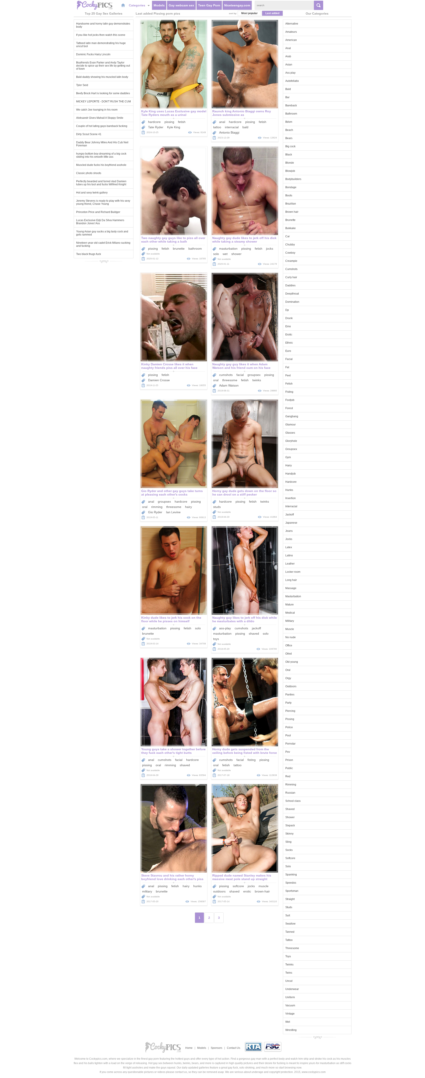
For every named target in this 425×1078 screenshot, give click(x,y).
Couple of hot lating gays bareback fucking (101, 126)
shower (236, 254)
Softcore (290, 858)
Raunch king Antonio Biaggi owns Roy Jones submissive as (241, 113)
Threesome (292, 948)
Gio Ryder (155, 512)
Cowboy (290, 252)
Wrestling (291, 1030)
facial (240, 375)
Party (288, 702)
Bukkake (290, 228)
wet (225, 254)
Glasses (290, 432)
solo (216, 254)
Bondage (290, 187)
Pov (287, 751)
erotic (247, 891)
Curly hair (291, 277)
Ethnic (289, 342)
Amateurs (291, 31)
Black (288, 154)
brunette (179, 248)
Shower (290, 817)
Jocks (288, 539)
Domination (292, 301)
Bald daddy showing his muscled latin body (102, 77)
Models (159, 5)
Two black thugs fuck (88, 254)
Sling (288, 841)
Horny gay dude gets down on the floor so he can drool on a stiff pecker (244, 492)
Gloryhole (291, 440)
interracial (232, 127)
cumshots (226, 375)
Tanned (289, 931)
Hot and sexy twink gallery (92, 192)
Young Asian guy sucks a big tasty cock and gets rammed (102, 233)
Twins (288, 972)
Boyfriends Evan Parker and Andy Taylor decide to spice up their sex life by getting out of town (103, 65)
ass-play (225, 628)
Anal (288, 48)
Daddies (290, 285)
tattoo (217, 127)
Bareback (291, 105)
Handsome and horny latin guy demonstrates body (103, 25)
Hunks (289, 490)
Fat (287, 367)
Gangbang (291, 416)
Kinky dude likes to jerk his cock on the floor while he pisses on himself (171, 619)
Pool (288, 735)
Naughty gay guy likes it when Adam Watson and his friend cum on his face (241, 366)
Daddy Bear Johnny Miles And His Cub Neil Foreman (102, 144)
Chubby (290, 244)
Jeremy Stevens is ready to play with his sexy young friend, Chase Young (103, 202)
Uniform (290, 997)
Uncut (288, 980)
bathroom (195, 248)
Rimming (290, 784)
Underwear (292, 989)
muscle (264, 886)
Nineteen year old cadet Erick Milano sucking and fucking (103, 244)
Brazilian (290, 203)
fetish (181, 122)
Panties (289, 694)
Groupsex (291, 449)
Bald (288, 89)
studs (217, 507)
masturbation (228, 248)
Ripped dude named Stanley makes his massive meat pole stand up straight (241, 877)
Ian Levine (173, 512)
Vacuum (290, 1005)
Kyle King (173, 127)
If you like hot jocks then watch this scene (100, 34)
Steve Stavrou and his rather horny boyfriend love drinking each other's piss (172, 877)
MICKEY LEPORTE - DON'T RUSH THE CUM (103, 101)
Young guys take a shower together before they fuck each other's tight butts (173, 750)
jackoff (256, 628)
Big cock (290, 146)
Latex (288, 547)
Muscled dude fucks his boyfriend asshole (101, 165)
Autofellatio (292, 80)
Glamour (290, 424)
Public (289, 768)
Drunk (289, 318)
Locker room (292, 571)
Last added (272, 13)
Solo (288, 866)
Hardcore (291, 481)
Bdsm (288, 121)
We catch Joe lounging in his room (97, 109)
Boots (288, 195)
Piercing (290, 710)
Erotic (288, 334)
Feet (288, 375)
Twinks (289, 964)
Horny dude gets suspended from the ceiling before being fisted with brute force (244, 750)
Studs (288, 907)
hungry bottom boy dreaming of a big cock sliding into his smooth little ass (101, 155)
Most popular (249, 13)
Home (189, 1047)
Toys (288, 956)
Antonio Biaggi (229, 132)
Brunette (290, 220)
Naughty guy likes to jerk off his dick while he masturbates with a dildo (244, 619)
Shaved (290, 809)
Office (288, 645)
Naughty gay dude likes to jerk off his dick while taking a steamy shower (244, 239)
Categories (137, 5)
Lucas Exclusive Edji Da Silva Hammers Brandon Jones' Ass (100, 222)
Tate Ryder (155, 127)
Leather (290, 563)
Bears (288, 138)
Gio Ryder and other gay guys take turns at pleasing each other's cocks (172, 492)
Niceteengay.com (237, 5)
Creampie (291, 260)
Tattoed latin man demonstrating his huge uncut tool (101, 45)
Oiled (288, 653)
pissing (169, 122)
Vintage (290, 1013)
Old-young (291, 661)
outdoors (219, 891)
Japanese (291, 522)
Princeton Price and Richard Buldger (98, 212)
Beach (289, 130)
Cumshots (291, 269)
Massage (290, 588)
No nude (290, 637)
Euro (288, 350)
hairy (188, 507)
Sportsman (291, 890)
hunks (197, 886)
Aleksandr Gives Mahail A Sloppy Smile (99, 117)
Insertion (290, 498)
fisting (251, 760)
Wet (287, 1021)
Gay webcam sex (181, 5)
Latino (289, 555)
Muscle (289, 629)
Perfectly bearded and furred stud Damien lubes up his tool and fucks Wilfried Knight (101, 183)
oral (215, 380)
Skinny (289, 833)
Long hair (291, 580)
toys (216, 639)
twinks (256, 380)
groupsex (254, 375)
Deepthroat (292, 293)
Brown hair (291, 211)
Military (289, 620)
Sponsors (216, 1047)
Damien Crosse (159, 380)
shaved (254, 633)
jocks (269, 248)
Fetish (289, 383)
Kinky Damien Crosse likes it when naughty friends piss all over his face (169, 366)
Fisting (289, 391)
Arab (288, 56)
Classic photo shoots (88, 173)
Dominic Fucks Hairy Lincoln (93, 54)
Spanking (291, 874)
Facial (289, 359)
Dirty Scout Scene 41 (88, 134)
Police (289, 727)
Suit (287, 915)
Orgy (288, 678)
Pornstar (290, 743)
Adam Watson (229, 385)
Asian (288, 64)
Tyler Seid (82, 85)
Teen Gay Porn (209, 5)
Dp (287, 310)
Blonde (289, 162)
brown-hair (262, 891)
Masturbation (293, 596)
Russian (290, 792)
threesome (229, 380)
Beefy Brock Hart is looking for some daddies (103, 93)
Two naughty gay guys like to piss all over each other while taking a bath (173, 239)
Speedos (290, 882)
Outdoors (290, 686)
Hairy (288, 465)
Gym (288, 457)
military (147, 891)
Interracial (291, 506)
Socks (289, 850)
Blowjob (290, 170)
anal (222, 122)
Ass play (290, 72)
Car (287, 236)
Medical (290, 612)
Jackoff (289, 514)
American (291, 40)
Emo (288, 326)
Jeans (289, 530)
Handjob (290, 473)
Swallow (290, 923)
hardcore (154, 122)
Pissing (289, 719)
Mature (289, 604)
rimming (156, 507)
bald (245, 127)
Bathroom (291, 113)
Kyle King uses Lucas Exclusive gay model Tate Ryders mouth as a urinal (173, 113)
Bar (287, 97)
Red (287, 776)
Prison (289, 760)
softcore (238, 886)
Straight (290, 899)
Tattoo (289, 940)
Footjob (289, 400)
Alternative (291, 23)
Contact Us (233, 1047)
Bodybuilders (293, 179)
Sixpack (290, 825)
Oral (287, 670)
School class (293, 800)
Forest (289, 408)
